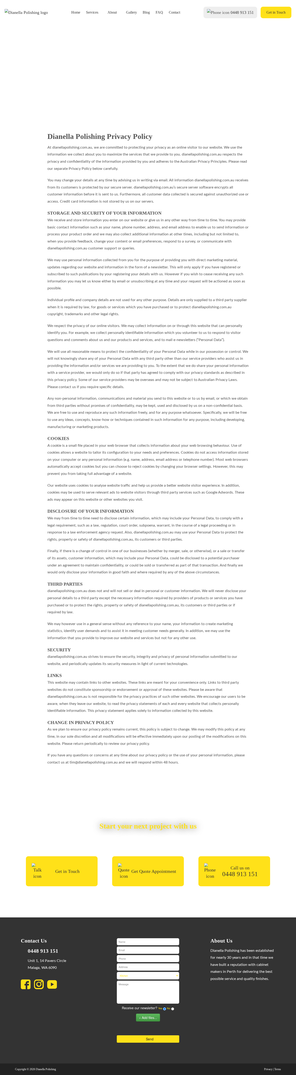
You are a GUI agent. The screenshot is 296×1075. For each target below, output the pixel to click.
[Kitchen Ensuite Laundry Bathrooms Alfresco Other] (148, 975)
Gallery (131, 12)
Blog (146, 12)
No (168, 1008)
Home (75, 12)
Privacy (268, 1069)
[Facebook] (27, 985)
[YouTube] (53, 985)
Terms (277, 1069)
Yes (160, 1008)
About (112, 12)
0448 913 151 (242, 12)
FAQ (159, 12)
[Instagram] (40, 985)
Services (92, 12)
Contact (174, 12)
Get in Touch (276, 12)
